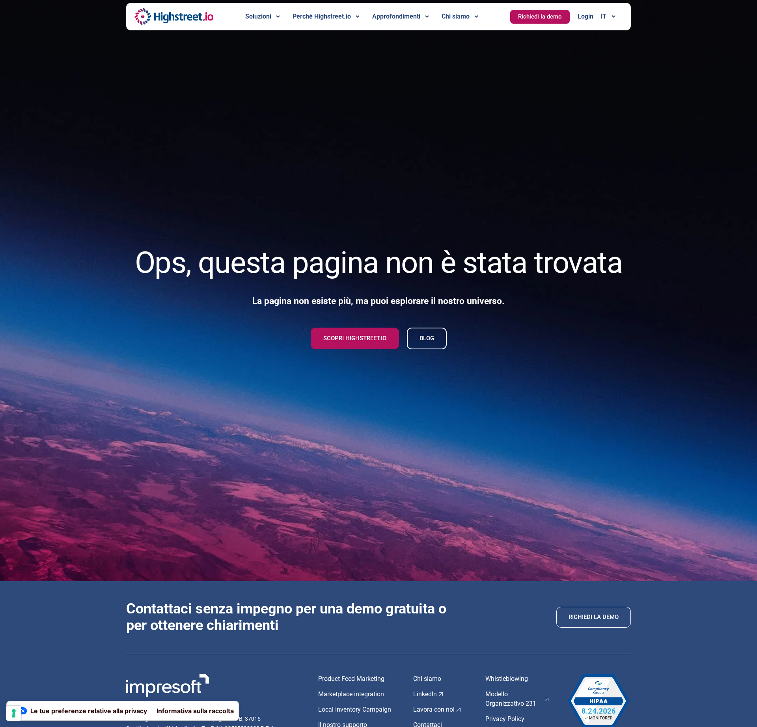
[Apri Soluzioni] (278, 16)
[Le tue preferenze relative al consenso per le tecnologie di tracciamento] (13, 713)
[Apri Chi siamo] (476, 16)
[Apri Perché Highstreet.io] (357, 16)
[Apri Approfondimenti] (427, 16)
